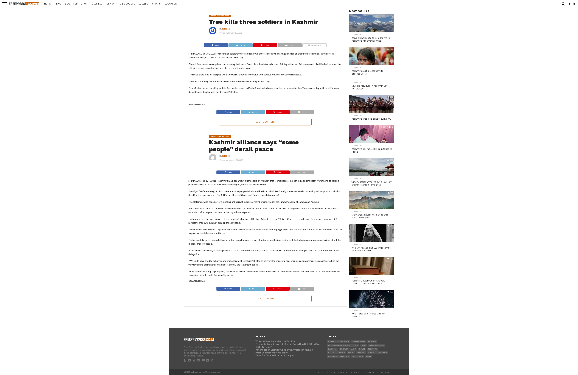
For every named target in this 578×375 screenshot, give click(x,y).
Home (47, 4)
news (363, 345)
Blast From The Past (76, 4)
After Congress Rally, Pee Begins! (272, 352)
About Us (342, 372)
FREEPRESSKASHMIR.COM (339, 345)
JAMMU (351, 353)
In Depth (330, 372)
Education (171, 4)
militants (372, 349)
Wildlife (143, 4)
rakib (224, 28)
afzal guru (357, 357)
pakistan (332, 349)
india (355, 345)
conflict (344, 349)
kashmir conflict (336, 353)
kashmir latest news (338, 341)
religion (361, 353)
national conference (338, 357)
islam (368, 357)
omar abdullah (376, 345)
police (362, 349)
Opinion (110, 4)
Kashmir (372, 341)
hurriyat (382, 353)
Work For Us (356, 372)
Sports (156, 4)
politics (372, 353)
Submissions (371, 372)
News (58, 4)
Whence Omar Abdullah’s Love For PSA (275, 341)
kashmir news (358, 341)
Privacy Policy (387, 372)
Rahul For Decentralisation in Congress (275, 355)
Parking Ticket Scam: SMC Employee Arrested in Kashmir (284, 349)
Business (97, 4)
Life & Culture (127, 4)
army (353, 349)
